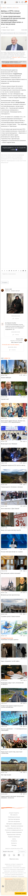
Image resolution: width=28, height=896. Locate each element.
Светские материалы (14, 821)
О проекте (14, 841)
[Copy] (13, 318)
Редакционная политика (14, 834)
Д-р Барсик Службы (10, 323)
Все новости (14, 814)
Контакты (14, 843)
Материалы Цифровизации (14, 823)
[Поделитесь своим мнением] (14, 275)
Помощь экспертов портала (14, 65)
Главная (3, 7)
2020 (14, 7)
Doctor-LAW (8, 289)
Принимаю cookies (20, 893)
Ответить (17, 318)
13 (19, 375)
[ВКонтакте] (14, 855)
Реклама (14, 845)
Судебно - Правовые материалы (14, 826)
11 (20, 396)
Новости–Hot (9, 7)
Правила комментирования (14, 832)
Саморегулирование (8, 33)
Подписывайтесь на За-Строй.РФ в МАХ (14, 149)
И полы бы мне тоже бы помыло (10, 344)
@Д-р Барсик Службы (16, 342)
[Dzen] (23, 855)
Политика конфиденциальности (14, 830)
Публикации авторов (14, 817)
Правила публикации (14, 836)
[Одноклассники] (9, 855)
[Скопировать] (10, 350)
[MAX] (4, 855)
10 (20, 418)
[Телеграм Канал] (18, 855)
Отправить (5, 282)
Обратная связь (14, 859)
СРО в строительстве (20, 33)
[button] (2, 2)
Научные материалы (14, 819)
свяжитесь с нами (16, 57)
